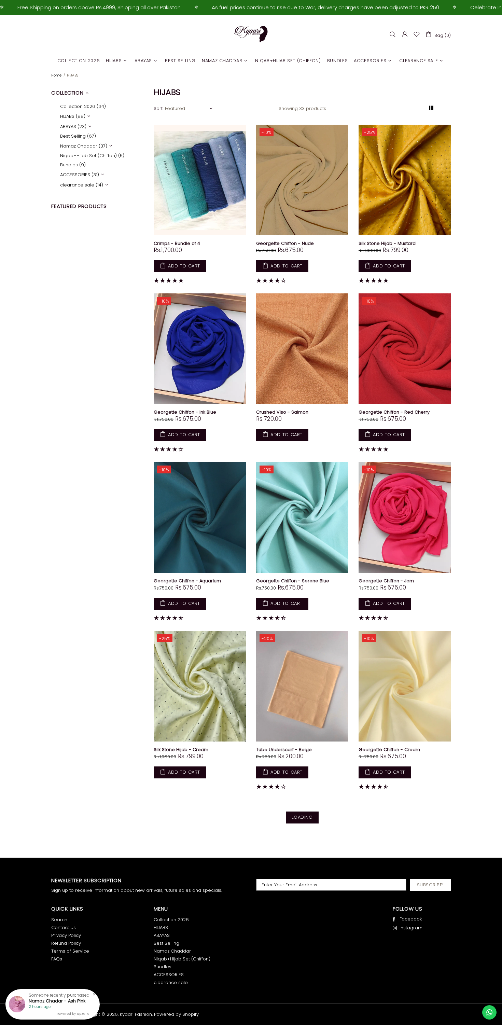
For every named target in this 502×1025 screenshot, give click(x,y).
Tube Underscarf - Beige (284, 749)
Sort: (158, 108)
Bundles (162, 967)
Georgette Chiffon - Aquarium (187, 581)
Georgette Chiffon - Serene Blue (292, 581)
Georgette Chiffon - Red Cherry (394, 412)
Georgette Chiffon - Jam (386, 581)
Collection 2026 (171, 920)
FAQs (56, 959)
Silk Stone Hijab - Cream (181, 749)
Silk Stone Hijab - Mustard (387, 243)
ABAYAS (162, 935)
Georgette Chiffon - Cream (389, 749)
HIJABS (161, 927)
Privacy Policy (66, 935)
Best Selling (166, 943)
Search (59, 920)
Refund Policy (66, 943)
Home (56, 75)
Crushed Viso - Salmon (282, 412)
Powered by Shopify (176, 1014)
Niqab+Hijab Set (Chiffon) (182, 959)
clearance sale (171, 982)
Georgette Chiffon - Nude (285, 243)
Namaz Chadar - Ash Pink (57, 1001)
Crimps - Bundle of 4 (177, 243)
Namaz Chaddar (172, 951)
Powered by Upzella (73, 1014)
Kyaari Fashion (251, 34)
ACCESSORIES (169, 975)
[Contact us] (489, 1012)
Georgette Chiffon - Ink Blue (185, 412)
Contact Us (63, 927)
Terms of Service (70, 951)
